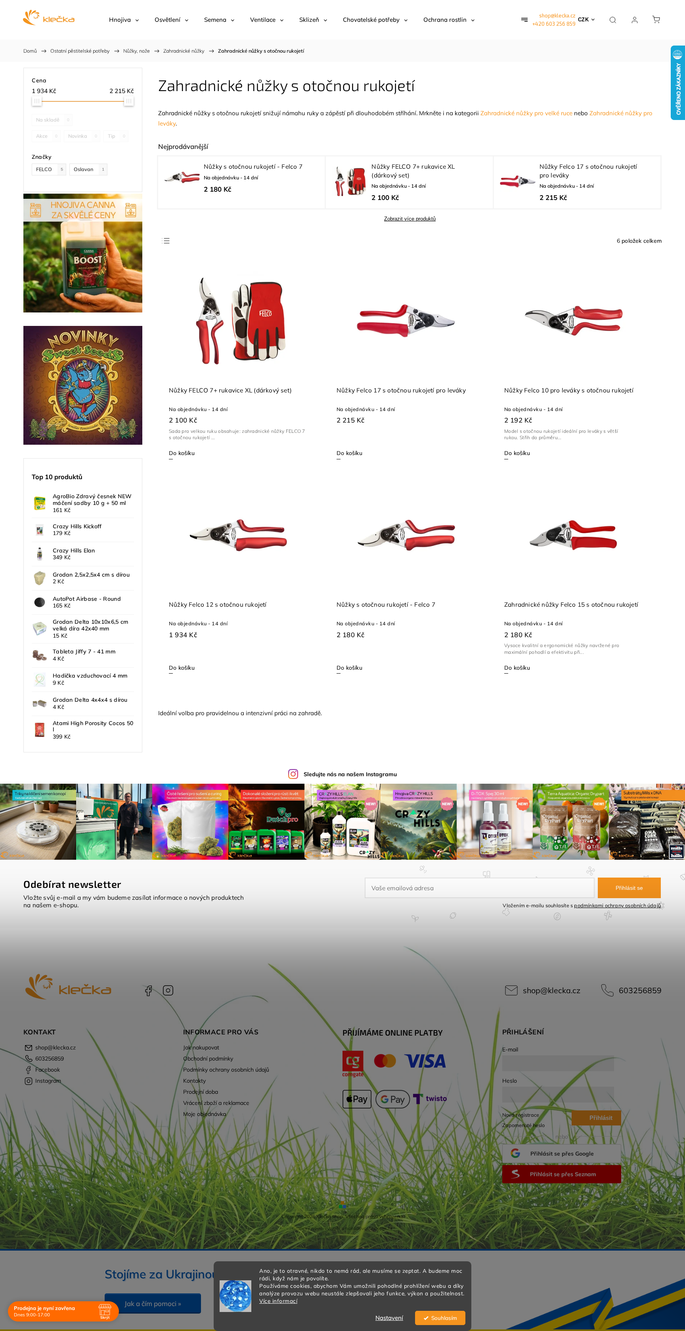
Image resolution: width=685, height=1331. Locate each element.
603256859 (640, 990)
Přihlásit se (629, 888)
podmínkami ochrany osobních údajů (617, 905)
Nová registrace (520, 1115)
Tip (116, 136)
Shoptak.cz (381, 1228)
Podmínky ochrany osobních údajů (226, 1069)
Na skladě (52, 119)
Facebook (148, 990)
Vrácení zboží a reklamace (216, 1102)
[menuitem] (124, 20)
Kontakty (194, 1080)
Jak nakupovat (201, 1047)
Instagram (168, 990)
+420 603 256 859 (554, 24)
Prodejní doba (200, 1091)
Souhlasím (444, 1317)
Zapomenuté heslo (523, 1125)
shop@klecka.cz (557, 15)
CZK (583, 20)
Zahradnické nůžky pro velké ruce (526, 113)
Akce (46, 136)
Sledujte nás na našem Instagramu (350, 774)
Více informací (278, 1300)
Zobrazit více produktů (410, 219)
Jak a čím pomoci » (152, 1303)
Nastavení (389, 1317)
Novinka (82, 136)
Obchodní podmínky (208, 1058)
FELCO (49, 169)
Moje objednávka (204, 1114)
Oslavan (89, 169)
